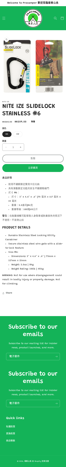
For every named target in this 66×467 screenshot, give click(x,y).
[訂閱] (56, 356)
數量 (4, 141)
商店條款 (10, 441)
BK (8, 135)
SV (18, 135)
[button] (3, 18)
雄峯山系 (28, 461)
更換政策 (10, 434)
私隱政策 (10, 427)
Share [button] (9, 293)
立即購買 (33, 168)
